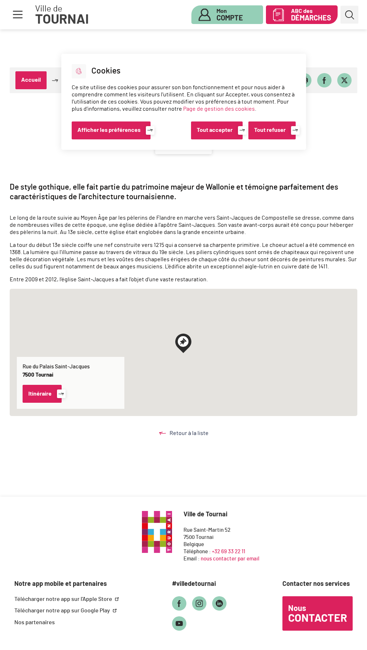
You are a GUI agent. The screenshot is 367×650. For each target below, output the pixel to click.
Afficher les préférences (108, 130)
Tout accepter (215, 130)
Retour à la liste (196, 433)
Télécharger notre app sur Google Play (62, 610)
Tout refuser (270, 130)
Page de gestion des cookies (219, 109)
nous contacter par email (230, 558)
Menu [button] (18, 15)
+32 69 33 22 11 (228, 551)
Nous (317, 614)
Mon (229, 15)
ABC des (311, 15)
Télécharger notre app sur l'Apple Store (63, 599)
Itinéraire (40, 394)
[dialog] (183, 102)
